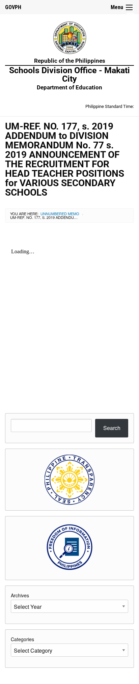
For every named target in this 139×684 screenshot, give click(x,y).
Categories (22, 639)
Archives (20, 595)
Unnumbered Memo (59, 213)
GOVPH (13, 7)
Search (111, 428)
